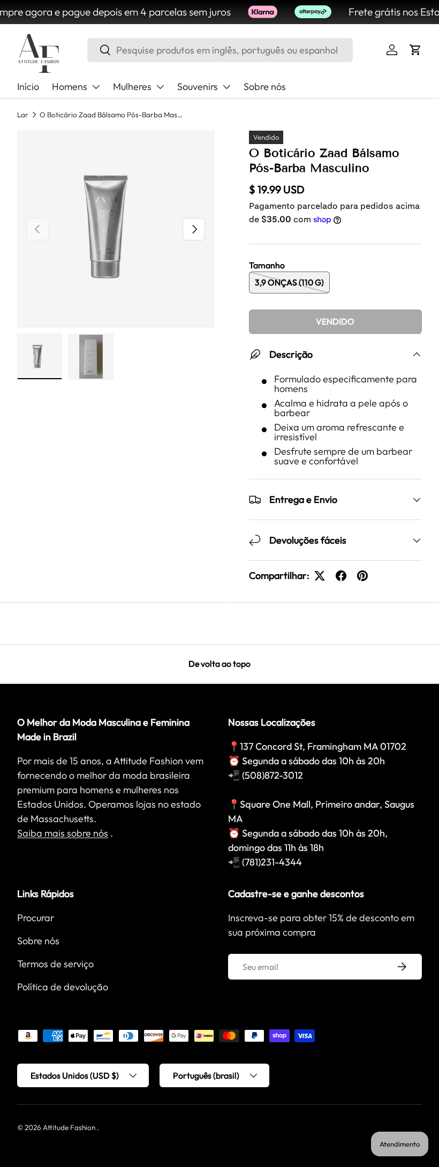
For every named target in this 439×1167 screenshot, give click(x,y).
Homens (69, 86)
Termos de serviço (55, 964)
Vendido (335, 321)
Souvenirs (197, 86)
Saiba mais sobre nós (62, 833)
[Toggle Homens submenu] (95, 86)
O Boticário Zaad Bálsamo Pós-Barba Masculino (112, 114)
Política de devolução (62, 987)
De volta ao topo (219, 663)
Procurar (35, 918)
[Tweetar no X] (319, 575)
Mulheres (132, 86)
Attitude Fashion (69, 1127)
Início (28, 86)
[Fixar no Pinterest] (362, 575)
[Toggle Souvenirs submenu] (226, 86)
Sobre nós (265, 86)
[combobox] (220, 50)
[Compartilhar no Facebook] (341, 575)
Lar (22, 114)
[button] (415, 50)
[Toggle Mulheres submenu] (160, 86)
